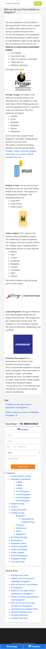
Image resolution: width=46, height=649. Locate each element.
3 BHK (19, 485)
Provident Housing (19, 537)
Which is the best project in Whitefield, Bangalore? (22, 413)
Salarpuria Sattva (18, 543)
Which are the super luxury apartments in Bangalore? (18, 406)
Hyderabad (21, 528)
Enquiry (35, 646)
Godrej (14, 507)
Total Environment (19, 555)
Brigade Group (17, 504)
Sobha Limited (17, 552)
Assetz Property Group (21, 476)
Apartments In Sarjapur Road (24, 609)
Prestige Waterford (19, 615)
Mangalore (21, 534)
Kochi (18, 531)
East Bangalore (22, 491)
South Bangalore (23, 497)
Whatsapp (11, 646)
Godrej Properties (19, 510)
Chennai (20, 525)
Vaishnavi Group (18, 559)
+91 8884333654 (28, 423)
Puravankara (17, 540)
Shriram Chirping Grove (22, 612)
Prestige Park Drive (19, 618)
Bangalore (20, 516)
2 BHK (19, 482)
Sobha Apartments (19, 549)
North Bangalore (23, 494)
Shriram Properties (19, 546)
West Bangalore (23, 500)
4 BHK (19, 488)
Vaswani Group (18, 562)
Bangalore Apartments (21, 479)
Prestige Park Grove (20, 575)
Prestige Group (17, 513)
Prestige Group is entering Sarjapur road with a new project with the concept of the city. (21, 154)
